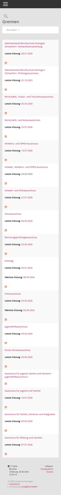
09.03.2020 (27, 333)
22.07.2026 (27, 197)
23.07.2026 (27, 127)
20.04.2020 (27, 357)
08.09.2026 (29, 277)
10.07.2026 (27, 397)
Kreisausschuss (13, 293)
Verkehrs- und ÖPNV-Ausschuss (21, 143)
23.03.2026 (27, 244)
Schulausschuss (13, 213)
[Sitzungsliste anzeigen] (6, 62)
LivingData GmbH (29, 486)
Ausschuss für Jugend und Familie (23, 390)
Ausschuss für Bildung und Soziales (23, 437)
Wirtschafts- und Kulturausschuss (22, 120)
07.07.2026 (27, 444)
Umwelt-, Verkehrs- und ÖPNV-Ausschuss (26, 167)
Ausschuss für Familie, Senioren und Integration (30, 414)
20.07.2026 (27, 267)
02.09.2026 (29, 310)
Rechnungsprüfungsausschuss (21, 237)
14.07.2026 (27, 150)
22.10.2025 (27, 80)
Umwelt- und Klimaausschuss (20, 190)
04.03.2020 (27, 220)
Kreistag (9, 260)
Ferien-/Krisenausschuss (17, 350)
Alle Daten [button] (12, 29)
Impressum (14, 484)
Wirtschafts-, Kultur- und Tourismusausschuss (29, 96)
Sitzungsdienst (47, 470)
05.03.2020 (27, 103)
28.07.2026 (27, 53)
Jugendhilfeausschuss (16, 326)
